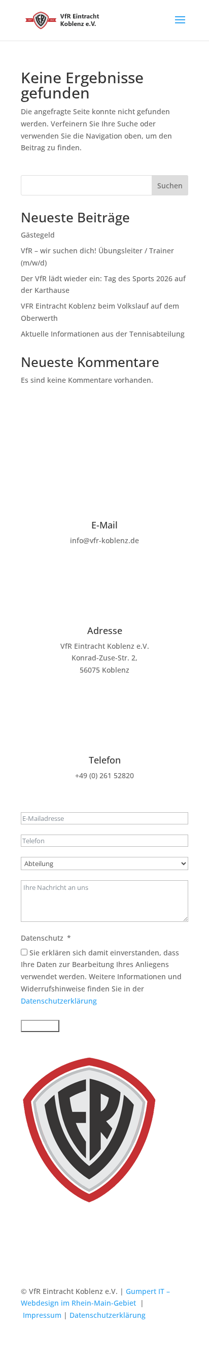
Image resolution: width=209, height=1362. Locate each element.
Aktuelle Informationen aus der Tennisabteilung (103, 334)
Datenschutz (42, 938)
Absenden (40, 1026)
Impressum (42, 1315)
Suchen (170, 185)
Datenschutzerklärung (59, 1001)
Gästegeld (38, 235)
